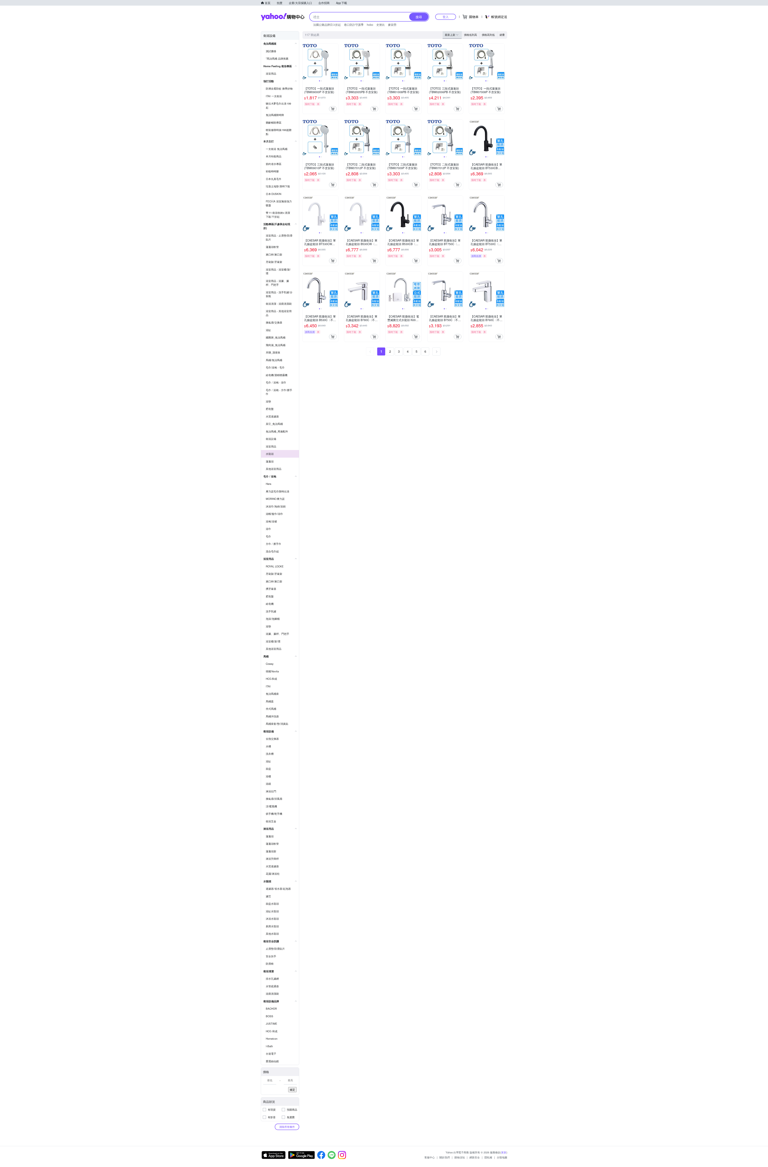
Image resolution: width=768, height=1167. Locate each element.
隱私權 (488, 1157)
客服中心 (429, 1157)
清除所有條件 (287, 1127)
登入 (446, 17)
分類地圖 (502, 1157)
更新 (503, 1152)
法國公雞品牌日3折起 (327, 24)
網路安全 (474, 1157)
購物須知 (459, 1157)
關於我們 (444, 1157)
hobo (370, 24)
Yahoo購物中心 (282, 17)
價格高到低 (488, 35)
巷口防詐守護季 (354, 24)
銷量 (502, 35)
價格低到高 (470, 35)
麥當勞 (392, 24)
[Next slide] (335, 62)
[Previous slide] (305, 62)
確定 (292, 1089)
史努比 (380, 24)
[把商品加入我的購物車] (333, 108)
